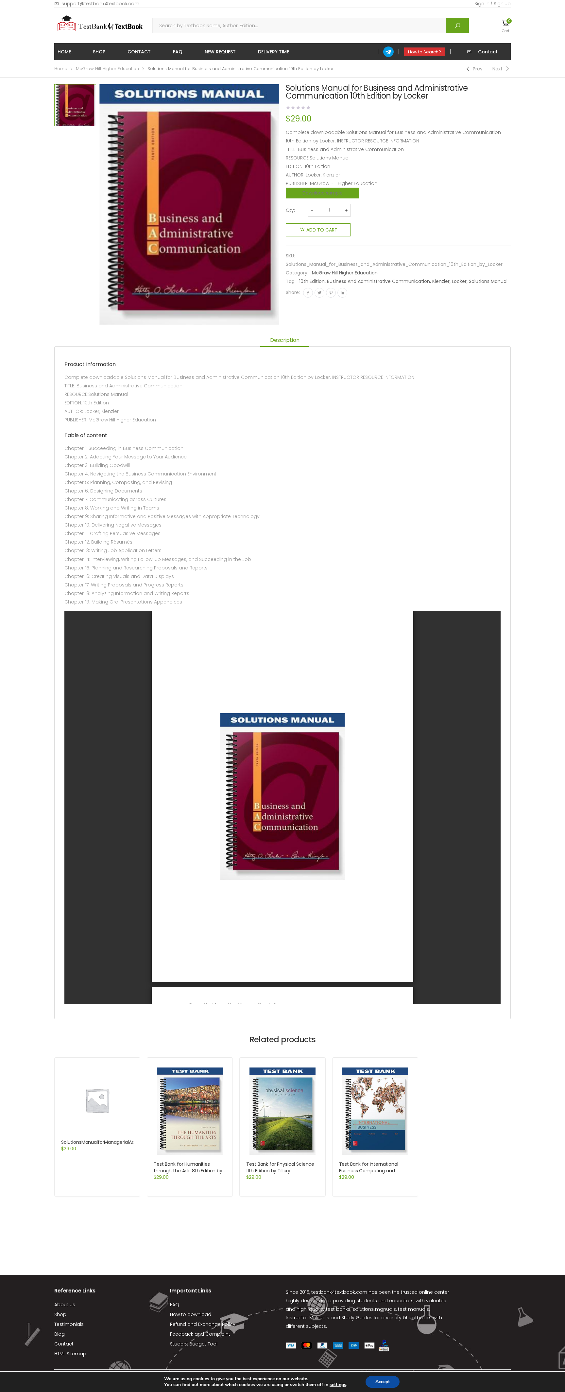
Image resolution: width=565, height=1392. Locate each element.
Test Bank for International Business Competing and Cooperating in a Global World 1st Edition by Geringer (372, 1174)
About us (64, 1304)
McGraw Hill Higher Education (107, 68)
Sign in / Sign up (492, 3)
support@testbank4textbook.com (100, 3)
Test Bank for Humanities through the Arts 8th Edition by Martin (188, 1170)
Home (64, 51)
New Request (220, 51)
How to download (190, 1314)
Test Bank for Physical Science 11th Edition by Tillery (280, 1167)
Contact (139, 51)
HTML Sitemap (70, 1353)
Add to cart (321, 230)
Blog (59, 1334)
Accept (382, 1382)
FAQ (177, 51)
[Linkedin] (342, 293)
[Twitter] (319, 293)
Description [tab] (284, 340)
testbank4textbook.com (339, 1292)
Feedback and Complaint (200, 1334)
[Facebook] (308, 293)
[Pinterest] (331, 293)
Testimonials (69, 1324)
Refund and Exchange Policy (202, 1324)
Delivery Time (273, 51)
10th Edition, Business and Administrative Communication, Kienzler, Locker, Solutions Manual (403, 281)
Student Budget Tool (193, 1344)
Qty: (290, 210)
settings (338, 1385)
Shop (99, 51)
